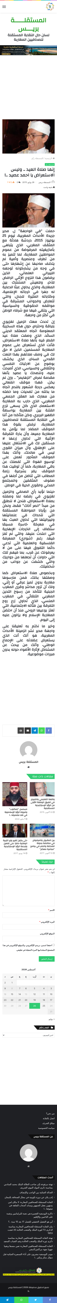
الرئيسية (49, 158)
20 (26, 1000)
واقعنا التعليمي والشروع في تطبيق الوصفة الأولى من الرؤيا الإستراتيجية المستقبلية (43, 803)
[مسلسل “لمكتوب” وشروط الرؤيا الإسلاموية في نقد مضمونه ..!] (14, 794)
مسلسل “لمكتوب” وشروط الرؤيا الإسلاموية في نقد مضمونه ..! (16, 812)
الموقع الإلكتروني (47, 933)
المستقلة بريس (44, 182)
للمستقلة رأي (37, 158)
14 (20, 994)
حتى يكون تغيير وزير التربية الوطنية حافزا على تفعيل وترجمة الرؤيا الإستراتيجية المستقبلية (15, 844)
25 (44, 1005)
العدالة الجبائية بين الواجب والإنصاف (36, 1192)
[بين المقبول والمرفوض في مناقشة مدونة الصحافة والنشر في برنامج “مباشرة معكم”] (42, 830)
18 (44, 1000)
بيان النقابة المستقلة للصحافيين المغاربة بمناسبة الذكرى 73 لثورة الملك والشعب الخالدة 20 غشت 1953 (30, 1229)
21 (20, 1000)
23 (5, 1000)
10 (51, 994)
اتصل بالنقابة (49, 1118)
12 (34, 994)
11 (44, 994)
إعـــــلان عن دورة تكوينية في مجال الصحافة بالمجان (29, 1197)
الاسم (51, 910)
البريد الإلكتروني (47, 922)
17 (51, 1000)
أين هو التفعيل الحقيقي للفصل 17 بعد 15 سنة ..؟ (30, 1221)
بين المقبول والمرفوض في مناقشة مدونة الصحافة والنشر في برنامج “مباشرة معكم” (42, 844)
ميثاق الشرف (48, 1123)
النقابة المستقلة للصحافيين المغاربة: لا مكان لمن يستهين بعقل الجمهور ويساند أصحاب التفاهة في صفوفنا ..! (30, 1205)
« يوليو (52, 1019)
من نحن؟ (50, 1113)
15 (12, 994)
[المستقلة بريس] (50, 6)
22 (12, 1000)
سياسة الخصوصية (46, 1128)
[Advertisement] (28, 86)
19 (34, 1000)
